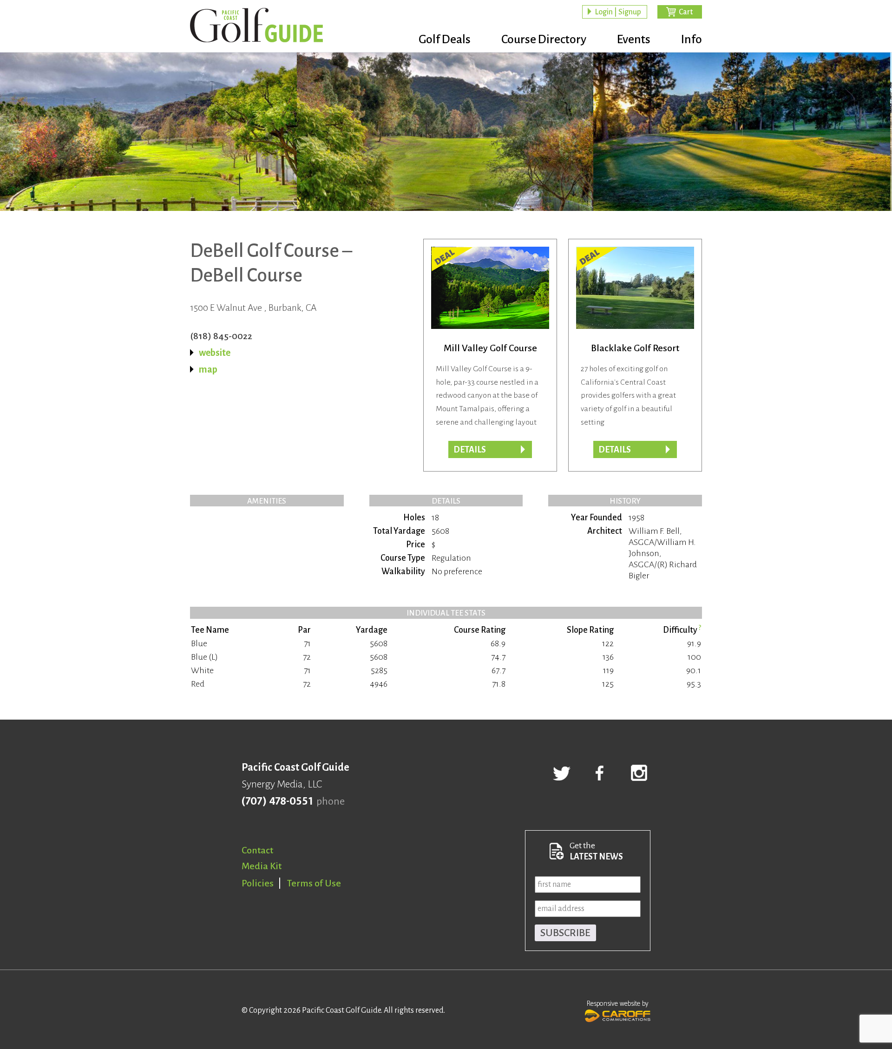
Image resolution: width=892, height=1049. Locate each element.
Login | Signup (618, 12)
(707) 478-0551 (277, 801)
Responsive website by (618, 1004)
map (208, 369)
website (214, 352)
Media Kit (262, 866)
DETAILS (614, 449)
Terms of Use (314, 883)
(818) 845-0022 (221, 336)
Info (691, 39)
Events (633, 39)
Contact (257, 850)
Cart (686, 12)
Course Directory (543, 39)
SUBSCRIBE (565, 932)
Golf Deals (445, 39)
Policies (258, 883)
